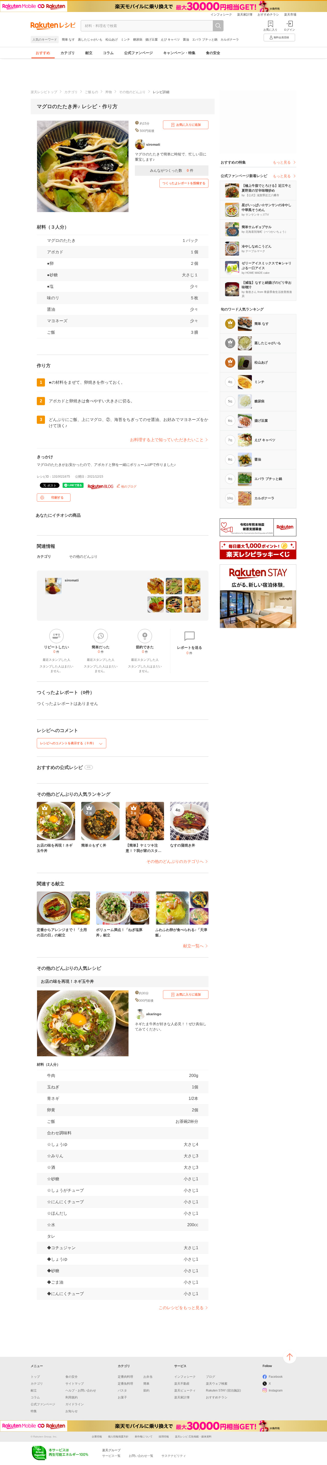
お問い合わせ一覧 (141, 1456)
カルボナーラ (229, 39)
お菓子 (122, 1397)
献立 (88, 53)
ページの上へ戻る (289, 1356)
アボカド (55, 252)
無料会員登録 (281, 37)
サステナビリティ (173, 1456)
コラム (108, 53)
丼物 (108, 92)
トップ (35, 1377)
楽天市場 (290, 14)
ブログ (210, 1377)
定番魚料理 (125, 1383)
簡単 (146, 1383)
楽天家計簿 (244, 14)
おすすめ (43, 53)
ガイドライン (74, 1404)
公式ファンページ (138, 53)
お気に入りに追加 (188, 125)
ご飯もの (91, 92)
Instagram (276, 1390)
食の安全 (213, 53)
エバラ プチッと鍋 (204, 39)
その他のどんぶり (132, 92)
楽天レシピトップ (44, 92)
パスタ (122, 1390)
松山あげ (112, 39)
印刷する (57, 497)
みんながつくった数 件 (171, 170)
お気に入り (270, 29)
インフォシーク (221, 14)
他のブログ (128, 486)
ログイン (289, 29)
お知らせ (71, 1411)
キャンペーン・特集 (179, 53)
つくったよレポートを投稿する (183, 183)
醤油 (186, 39)
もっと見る (282, 162)
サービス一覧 (111, 1456)
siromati (72, 580)
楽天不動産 (182, 1383)
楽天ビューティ (185, 1390)
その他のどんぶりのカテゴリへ (175, 861)
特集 (34, 1411)
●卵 (50, 263)
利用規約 (71, 1397)
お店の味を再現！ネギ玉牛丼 (67, 981)
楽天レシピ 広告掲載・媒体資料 (193, 1436)
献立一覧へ (193, 946)
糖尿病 (137, 39)
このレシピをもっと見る (181, 1308)
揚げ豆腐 (151, 39)
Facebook (276, 1377)
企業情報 (97, 1436)
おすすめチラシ (268, 14)
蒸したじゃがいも (90, 39)
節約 (146, 1390)
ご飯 (51, 332)
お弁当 (148, 1377)
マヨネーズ (57, 321)
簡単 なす (68, 39)
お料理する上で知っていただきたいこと (167, 440)
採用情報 (164, 1436)
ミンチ (125, 39)
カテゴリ (68, 53)
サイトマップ (74, 1383)
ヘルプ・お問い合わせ (80, 1390)
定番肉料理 (125, 1377)
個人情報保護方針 (118, 1436)
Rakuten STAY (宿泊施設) (223, 1390)
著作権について (144, 1436)
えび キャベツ (170, 39)
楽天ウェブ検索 (216, 1383)
